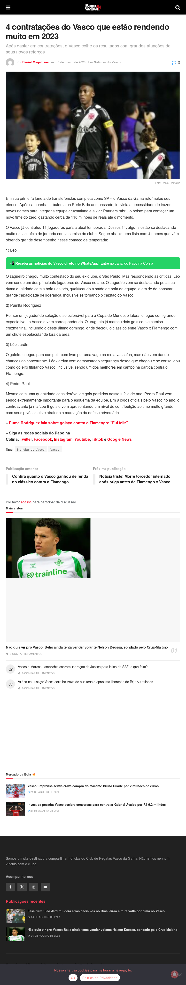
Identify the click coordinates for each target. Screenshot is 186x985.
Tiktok (97, 439)
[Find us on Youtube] (45, 887)
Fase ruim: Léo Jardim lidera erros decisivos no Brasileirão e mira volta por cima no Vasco (96, 911)
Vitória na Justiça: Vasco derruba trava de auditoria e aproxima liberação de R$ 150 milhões (85, 681)
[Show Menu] (8, 7)
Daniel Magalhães (35, 62)
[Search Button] (177, 7)
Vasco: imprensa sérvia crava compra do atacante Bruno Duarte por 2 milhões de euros (93, 786)
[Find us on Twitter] (22, 887)
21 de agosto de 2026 (45, 792)
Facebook (43, 439)
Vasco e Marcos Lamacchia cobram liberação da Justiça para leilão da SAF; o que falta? (83, 666)
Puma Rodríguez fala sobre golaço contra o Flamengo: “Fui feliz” (68, 422)
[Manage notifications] (174, 974)
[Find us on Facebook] (10, 887)
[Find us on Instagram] (33, 887)
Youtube (82, 439)
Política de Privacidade (99, 978)
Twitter (26, 439)
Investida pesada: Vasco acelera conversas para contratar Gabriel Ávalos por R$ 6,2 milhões (97, 804)
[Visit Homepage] (92, 7)
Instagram (63, 439)
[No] (180, 974)
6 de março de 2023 (71, 62)
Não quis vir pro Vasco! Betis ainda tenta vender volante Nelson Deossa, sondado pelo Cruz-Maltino (87, 647)
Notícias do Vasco (107, 62)
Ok (73, 978)
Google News (119, 439)
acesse (26, 502)
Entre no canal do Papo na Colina (127, 263)
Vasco (55, 449)
